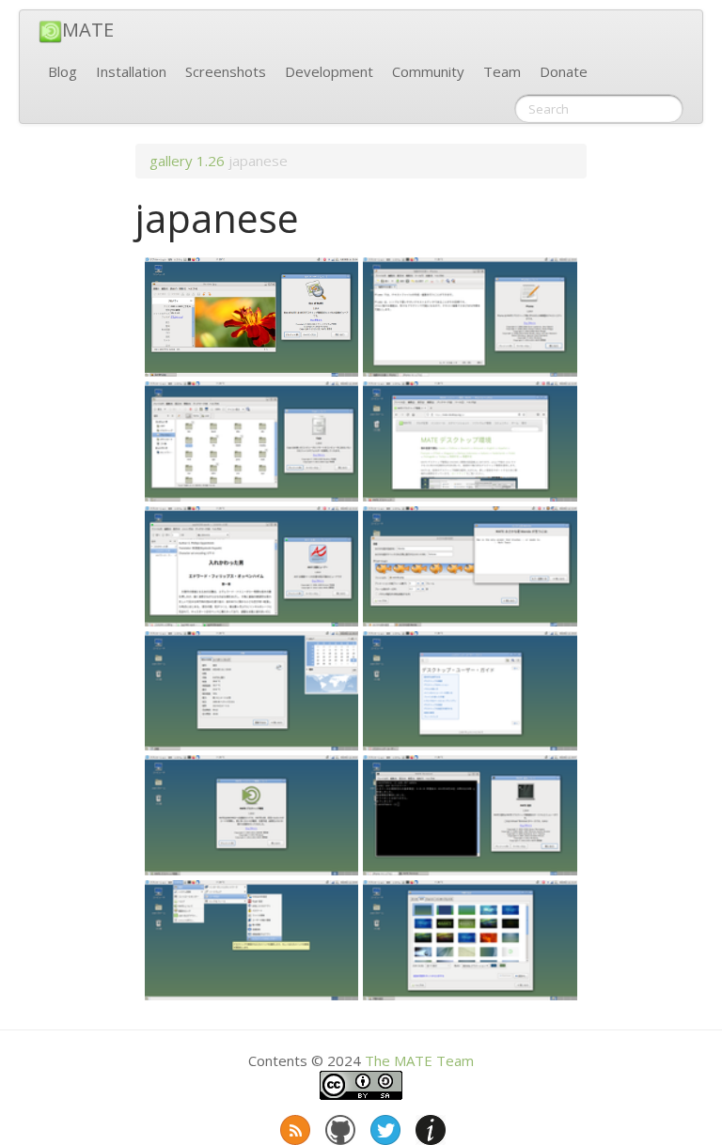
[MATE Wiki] (428, 1126)
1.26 (210, 160)
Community (428, 71)
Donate (564, 71)
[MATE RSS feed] (293, 1126)
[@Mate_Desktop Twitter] (383, 1126)
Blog (62, 71)
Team (502, 71)
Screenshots (225, 71)
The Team (419, 1060)
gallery (171, 160)
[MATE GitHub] (338, 1126)
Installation (131, 71)
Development (329, 71)
